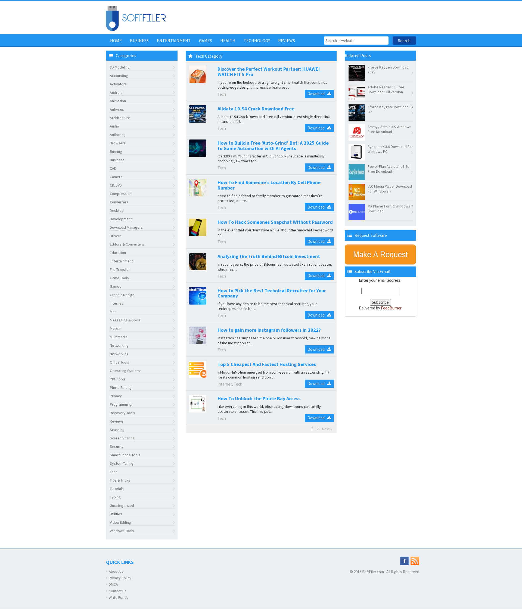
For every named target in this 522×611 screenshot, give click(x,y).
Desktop (117, 210)
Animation (118, 100)
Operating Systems (126, 370)
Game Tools (119, 277)
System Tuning (121, 463)
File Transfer (120, 269)
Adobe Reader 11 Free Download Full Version (386, 89)
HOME (116, 40)
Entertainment (174, 40)
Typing (115, 497)
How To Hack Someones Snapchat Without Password (275, 222)
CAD (113, 168)
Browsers (118, 143)
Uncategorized (122, 505)
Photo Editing (121, 387)
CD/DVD (116, 185)
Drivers (116, 235)
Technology (257, 40)
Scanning (117, 429)
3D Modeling (120, 67)
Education (118, 252)
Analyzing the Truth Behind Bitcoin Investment (268, 256)
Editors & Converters (127, 244)
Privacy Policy (120, 577)
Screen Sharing (122, 438)
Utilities (116, 513)
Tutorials (117, 488)
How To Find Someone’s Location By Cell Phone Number (269, 185)
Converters (119, 202)
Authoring (118, 134)
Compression (121, 193)
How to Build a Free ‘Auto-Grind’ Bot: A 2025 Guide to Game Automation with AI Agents (273, 145)
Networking (119, 345)
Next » (327, 428)
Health (227, 40)
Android (116, 92)
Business (139, 40)
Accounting (119, 75)
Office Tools (119, 362)
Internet (116, 303)
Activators (118, 84)
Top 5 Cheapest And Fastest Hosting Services (266, 364)
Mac (113, 311)
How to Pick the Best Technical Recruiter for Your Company (271, 293)
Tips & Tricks (120, 480)
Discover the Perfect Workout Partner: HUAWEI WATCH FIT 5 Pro (268, 71)
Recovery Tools (122, 412)
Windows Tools (122, 530)
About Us (116, 571)
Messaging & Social (125, 320)
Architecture (120, 117)
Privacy (116, 395)
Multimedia (119, 336)
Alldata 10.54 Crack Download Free (255, 109)
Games (205, 40)
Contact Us (117, 590)
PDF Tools (118, 379)
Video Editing (120, 522)
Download (316, 93)
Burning (116, 151)
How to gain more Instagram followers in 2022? (269, 330)
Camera (116, 176)
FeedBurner (391, 308)
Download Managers (126, 227)
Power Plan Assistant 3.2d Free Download (388, 169)
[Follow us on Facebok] (404, 560)
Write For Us (119, 597)
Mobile (115, 328)
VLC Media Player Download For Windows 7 (390, 189)
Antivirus (117, 109)
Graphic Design (122, 294)
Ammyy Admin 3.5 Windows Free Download (389, 129)
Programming (121, 404)
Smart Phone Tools (125, 454)
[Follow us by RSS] (415, 560)
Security (116, 446)
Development (121, 218)
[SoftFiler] (136, 17)
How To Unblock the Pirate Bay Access (258, 398)
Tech (113, 471)
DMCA (113, 584)
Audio (114, 126)
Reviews (286, 40)
